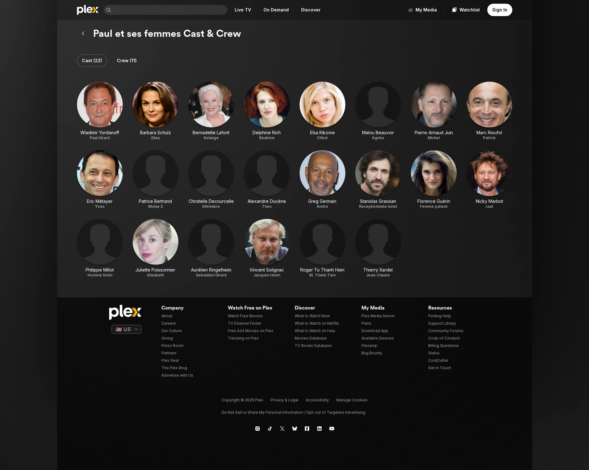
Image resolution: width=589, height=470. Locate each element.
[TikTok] (270, 428)
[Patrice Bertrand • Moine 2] (155, 179)
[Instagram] (257, 428)
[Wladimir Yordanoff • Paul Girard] (100, 111)
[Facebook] (307, 428)
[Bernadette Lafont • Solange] (211, 111)
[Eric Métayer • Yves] (100, 179)
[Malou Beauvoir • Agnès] (378, 111)
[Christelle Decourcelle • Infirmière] (211, 179)
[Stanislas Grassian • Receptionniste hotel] (378, 179)
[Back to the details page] (83, 33)
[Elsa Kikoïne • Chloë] (322, 111)
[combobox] (169, 10)
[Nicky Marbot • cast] (489, 179)
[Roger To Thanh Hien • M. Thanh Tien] (322, 248)
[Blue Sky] (294, 428)
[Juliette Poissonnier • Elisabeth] (155, 248)
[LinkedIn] (319, 428)
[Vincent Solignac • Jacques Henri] (267, 248)
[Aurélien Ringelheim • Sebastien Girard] (211, 248)
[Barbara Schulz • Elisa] (155, 111)
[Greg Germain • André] (322, 179)
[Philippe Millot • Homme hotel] (100, 248)
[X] (282, 428)
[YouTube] (332, 428)
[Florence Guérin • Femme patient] (434, 179)
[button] (92, 60)
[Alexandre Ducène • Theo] (267, 179)
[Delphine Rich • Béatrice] (267, 111)
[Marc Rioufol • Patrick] (489, 111)
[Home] (88, 10)
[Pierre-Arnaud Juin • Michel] (434, 111)
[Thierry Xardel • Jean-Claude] (378, 248)
